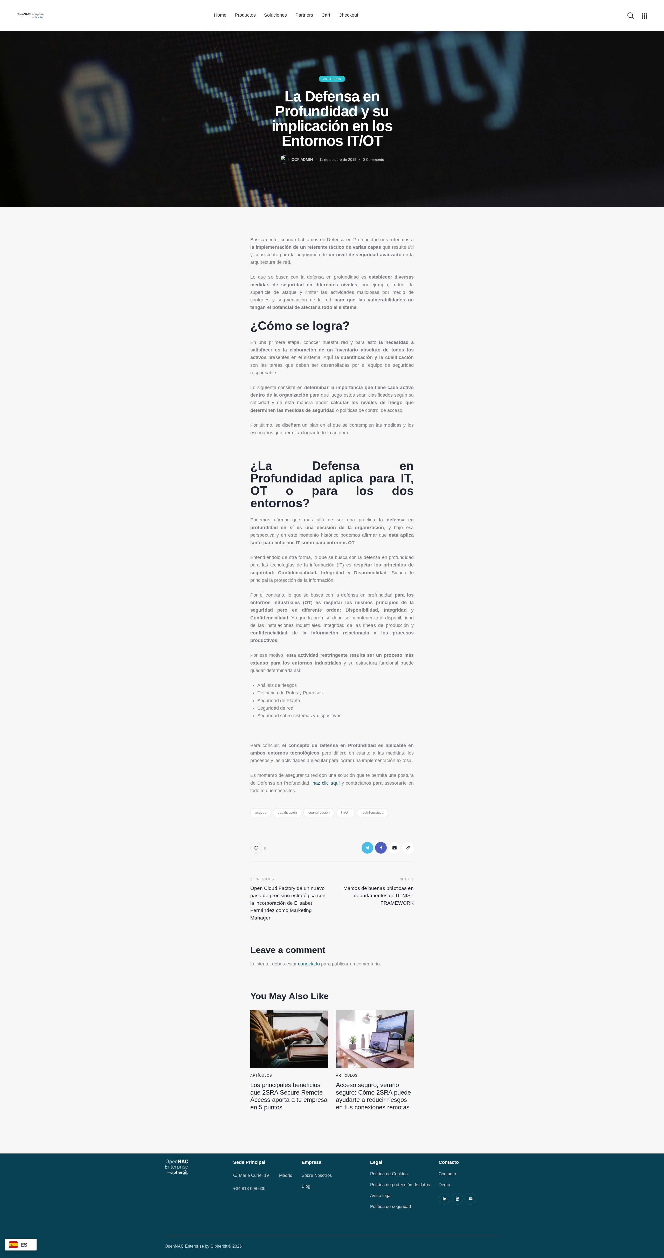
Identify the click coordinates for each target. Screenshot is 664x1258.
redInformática (372, 812)
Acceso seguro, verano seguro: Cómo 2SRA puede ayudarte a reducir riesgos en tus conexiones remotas (373, 1096)
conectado (309, 963)
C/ (235, 1175)
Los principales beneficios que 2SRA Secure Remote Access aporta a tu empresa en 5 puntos (288, 1096)
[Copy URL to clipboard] (408, 848)
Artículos (332, 78)
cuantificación (318, 812)
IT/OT (345, 812)
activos (260, 812)
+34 (237, 1188)
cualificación (287, 812)
